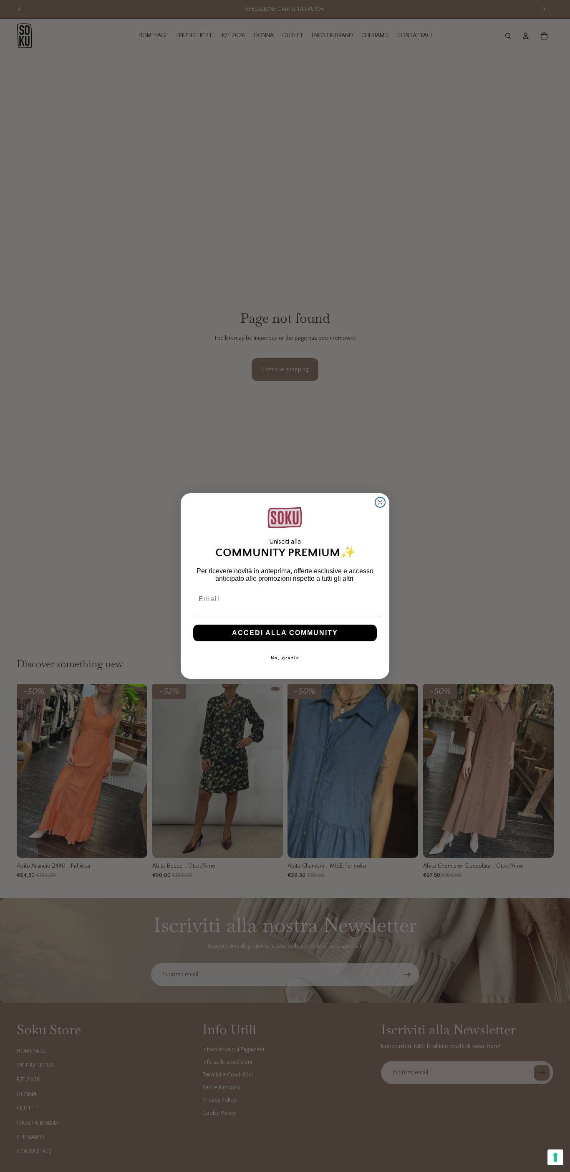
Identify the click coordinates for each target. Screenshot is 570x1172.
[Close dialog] (380, 502)
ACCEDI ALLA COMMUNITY (285, 632)
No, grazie (285, 658)
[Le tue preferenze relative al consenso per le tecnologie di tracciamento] (555, 1157)
